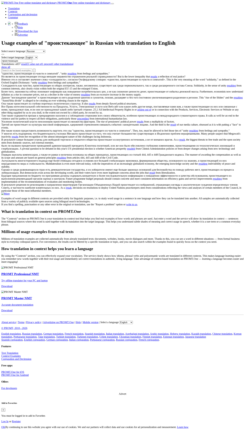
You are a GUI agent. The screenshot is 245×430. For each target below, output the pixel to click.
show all (5, 67)
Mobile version (90, 322)
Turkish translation (66, 336)
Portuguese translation (25, 336)
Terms (21, 322)
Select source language (13, 51)
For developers (9, 388)
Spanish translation (95, 333)
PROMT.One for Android (15, 375)
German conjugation (57, 339)
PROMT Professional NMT (20, 274)
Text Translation (9, 353)
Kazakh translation (201, 333)
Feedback (23, 23)
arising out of (144, 109)
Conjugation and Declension (16, 359)
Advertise (23, 34)
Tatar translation (46, 336)
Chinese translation (222, 333)
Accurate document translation (17, 304)
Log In (4, 421)
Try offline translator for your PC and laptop (24, 280)
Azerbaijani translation (137, 333)
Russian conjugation (126, 339)
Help (20, 27)
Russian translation (32, 333)
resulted (131, 148)
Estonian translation (173, 336)
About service (8, 322)
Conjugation (22, 14)
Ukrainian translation (130, 336)
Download (6, 286)
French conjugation (149, 339)
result (173, 124)
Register (16, 421)
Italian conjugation (79, 339)
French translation (74, 333)
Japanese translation (195, 336)
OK (3, 427)
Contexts (12, 11)
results (153, 76)
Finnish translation (152, 336)
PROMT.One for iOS (12, 372)
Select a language (109, 322)
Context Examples (11, 356)
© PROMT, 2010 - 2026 (14, 328)
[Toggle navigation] (112, 3)
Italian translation (115, 333)
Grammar (13, 17)
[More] (5, 193)
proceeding (83, 118)
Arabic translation (159, 333)
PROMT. (83, 2)
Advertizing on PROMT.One (58, 322)
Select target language (12, 57)
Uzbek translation (108, 336)
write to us (131, 204)
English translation (11, 333)
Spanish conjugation (12, 339)
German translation (53, 333)
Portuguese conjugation (102, 339)
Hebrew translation (180, 333)
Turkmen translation (87, 336)
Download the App (28, 31)
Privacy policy (33, 322)
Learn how (182, 427)
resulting (72, 73)
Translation (14, 8)
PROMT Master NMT (16, 298)
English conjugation (34, 339)
